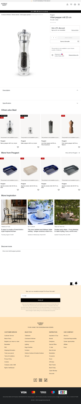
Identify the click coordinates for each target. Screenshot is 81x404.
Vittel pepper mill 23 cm (37, 14)
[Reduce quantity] (51, 37)
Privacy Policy (8, 359)
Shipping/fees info (73, 55)
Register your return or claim (11, 341)
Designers (52, 341)
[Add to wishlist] (18, 147)
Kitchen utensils (15, 14)
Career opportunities (69, 341)
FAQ (5, 347)
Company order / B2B (10, 364)
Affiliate (65, 344)
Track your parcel (9, 353)
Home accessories (29, 341)
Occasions (52, 356)
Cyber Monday (53, 370)
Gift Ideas (51, 361)
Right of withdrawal (9, 367)
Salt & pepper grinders (25, 14)
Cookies (6, 361)
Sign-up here (75, 30)
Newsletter (7, 344)
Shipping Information (9, 350)
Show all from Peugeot (71, 152)
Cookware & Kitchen (6, 14)
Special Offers (53, 344)
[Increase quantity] (56, 37)
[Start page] (4, 4)
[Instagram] (40, 380)
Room (50, 359)
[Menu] (79, 4)
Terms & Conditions (9, 356)
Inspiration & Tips (53, 335)
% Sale (51, 347)
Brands (51, 338)
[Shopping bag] (75, 4)
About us (66, 335)
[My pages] (67, 4)
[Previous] (2, 49)
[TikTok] (45, 380)
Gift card (27, 356)
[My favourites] (71, 4)
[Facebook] (35, 380)
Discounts (51, 373)
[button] (53, 22)
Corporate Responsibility (70, 338)
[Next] (45, 49)
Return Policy (7, 338)
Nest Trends (52, 364)
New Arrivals (52, 350)
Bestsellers (52, 353)
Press (65, 347)
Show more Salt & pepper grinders (12, 251)
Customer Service (9, 335)
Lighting (27, 344)
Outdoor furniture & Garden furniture (34, 353)
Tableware (27, 335)
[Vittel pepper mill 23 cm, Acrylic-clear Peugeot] (24, 49)
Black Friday (52, 367)
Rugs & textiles (28, 347)
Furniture (27, 350)
